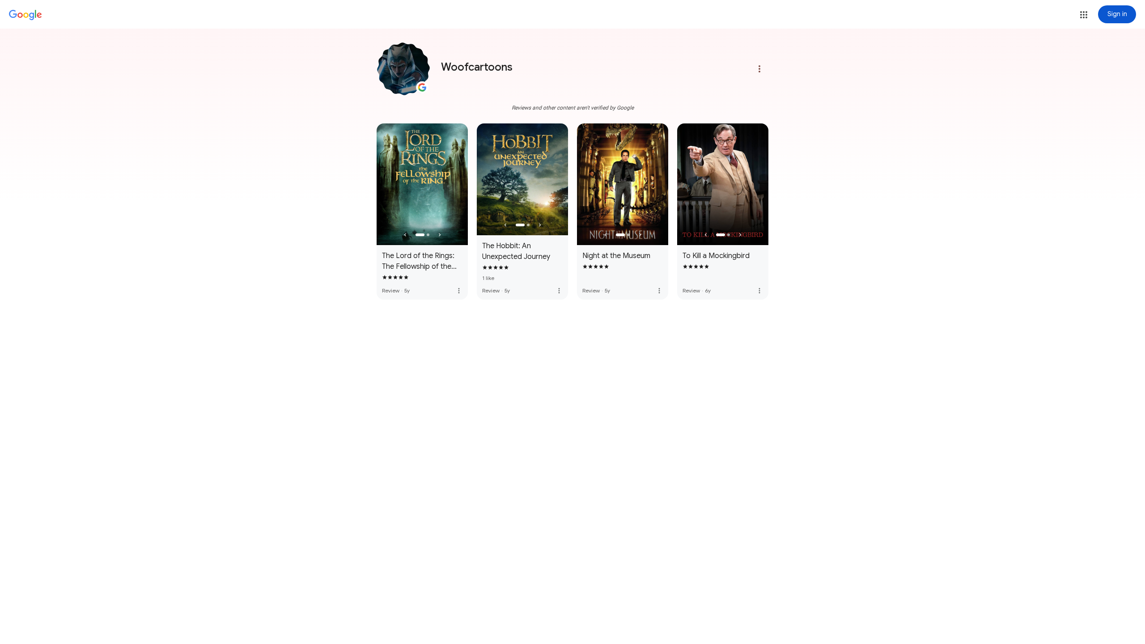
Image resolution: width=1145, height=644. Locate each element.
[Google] (25, 15)
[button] (1084, 15)
